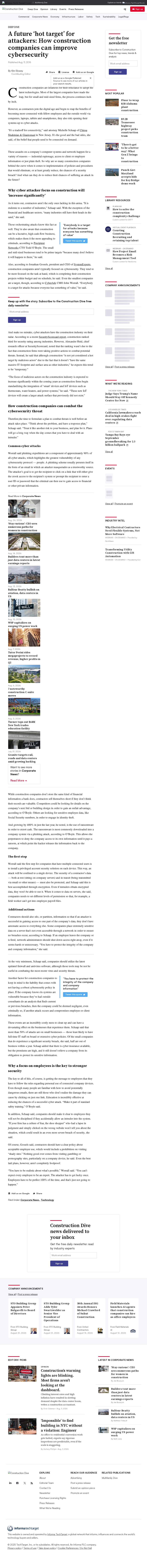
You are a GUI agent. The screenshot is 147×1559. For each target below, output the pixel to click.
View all (109, 268)
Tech (97, 16)
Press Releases (76, 9)
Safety (89, 16)
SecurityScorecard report (52, 337)
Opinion (44, 9)
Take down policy (47, 1548)
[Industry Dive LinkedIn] (10, 1483)
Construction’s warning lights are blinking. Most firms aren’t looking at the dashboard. (61, 1380)
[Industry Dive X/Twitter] (25, 1483)
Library (53, 9)
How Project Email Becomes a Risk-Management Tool (124, 255)
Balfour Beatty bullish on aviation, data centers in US (123, 1414)
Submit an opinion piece (83, 1488)
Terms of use (29, 1548)
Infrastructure (68, 16)
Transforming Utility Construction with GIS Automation (119, 553)
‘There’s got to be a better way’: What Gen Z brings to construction (130, 153)
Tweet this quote (73, 240)
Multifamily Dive (41, 2)
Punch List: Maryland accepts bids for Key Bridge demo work (130, 176)
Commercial (23, 16)
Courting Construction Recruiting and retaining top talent (126, 235)
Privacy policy (15, 1548)
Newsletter (44, 1493)
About (42, 1477)
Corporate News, (30, 1199)
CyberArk (50, 283)
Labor (81, 16)
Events (63, 9)
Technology (47, 1199)
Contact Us (45, 1488)
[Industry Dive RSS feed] (32, 1483)
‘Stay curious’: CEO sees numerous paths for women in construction (125, 1372)
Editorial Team (46, 1482)
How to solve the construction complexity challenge (126, 213)
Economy (55, 16)
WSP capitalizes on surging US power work (123, 1432)
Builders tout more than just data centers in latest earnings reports (123, 1394)
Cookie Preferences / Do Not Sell (75, 1548)
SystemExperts (82, 264)
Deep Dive (33, 9)
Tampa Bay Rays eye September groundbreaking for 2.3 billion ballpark (120, 440)
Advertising (76, 1477)
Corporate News (40, 16)
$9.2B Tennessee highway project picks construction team (129, 127)
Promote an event (124, 503)
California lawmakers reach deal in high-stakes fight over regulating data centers (123, 417)
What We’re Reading (49, 1508)
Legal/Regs (123, 16)
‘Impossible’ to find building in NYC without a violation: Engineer (61, 1425)
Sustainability (109, 16)
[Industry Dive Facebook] (17, 1483)
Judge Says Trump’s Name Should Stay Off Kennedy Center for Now (121, 397)
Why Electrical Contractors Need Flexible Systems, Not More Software (122, 531)
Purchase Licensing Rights (52, 1498)
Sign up (139, 9)
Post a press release (125, 366)
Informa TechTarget (57, 1534)
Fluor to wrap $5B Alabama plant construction (130, 105)
